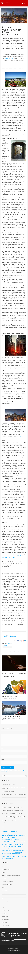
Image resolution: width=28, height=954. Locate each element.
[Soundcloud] (15, 950)
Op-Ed (3, 907)
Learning (3, 896)
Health (6, 844)
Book (10, 832)
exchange (5, 645)
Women (7, 858)
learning (8, 846)
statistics (9, 853)
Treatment (23, 856)
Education (4, 878)
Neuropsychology (5, 848)
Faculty (3, 887)
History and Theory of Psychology (9, 893)
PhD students (4, 913)
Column (3, 872)
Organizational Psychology (7, 910)
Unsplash (14, 636)
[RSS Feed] (19, 950)
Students (14, 856)
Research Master (14, 850)
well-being (4, 858)
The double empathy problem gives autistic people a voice (12, 697)
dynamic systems (16, 839)
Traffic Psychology (5, 925)
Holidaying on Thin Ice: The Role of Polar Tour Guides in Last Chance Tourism (12, 718)
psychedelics (17, 848)
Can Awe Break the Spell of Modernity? (10, 799)
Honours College (13, 844)
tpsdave (8, 635)
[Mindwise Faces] (17, 950)
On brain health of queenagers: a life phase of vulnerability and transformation (14, 795)
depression (11, 837)
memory (12, 846)
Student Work (4, 922)
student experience (7, 646)
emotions (11, 842)
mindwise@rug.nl (9, 58)
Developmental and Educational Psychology (11, 875)
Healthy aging (4, 890)
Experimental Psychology (7, 884)
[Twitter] (11, 950)
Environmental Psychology (7, 881)
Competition (20, 835)
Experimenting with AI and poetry (8, 784)
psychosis (3, 850)
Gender (3, 844)
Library (3, 899)
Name (2, 748)
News (3, 904)
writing (11, 858)
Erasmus (10, 643)
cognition (15, 835)
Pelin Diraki (15, 25)
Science (19, 850)
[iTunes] (13, 950)
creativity (5, 837)
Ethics (20, 841)
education (5, 842)
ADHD (4, 832)
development (17, 837)
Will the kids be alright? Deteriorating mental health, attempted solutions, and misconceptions (14, 675)
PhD (14, 848)
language (3, 846)
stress (13, 853)
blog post (20, 436)
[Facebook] (9, 950)
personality (11, 848)
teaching (18, 856)
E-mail (2, 754)
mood (21, 846)
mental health (17, 846)
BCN (7, 832)
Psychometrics (5, 916)
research (7, 850)
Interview (22, 844)
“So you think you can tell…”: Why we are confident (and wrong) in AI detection (13, 787)
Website (2, 759)
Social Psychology (5, 919)
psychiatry (22, 848)
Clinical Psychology (6, 869)
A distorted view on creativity (8, 791)
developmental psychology (7, 839)
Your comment (4, 733)
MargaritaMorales (8, 636)
